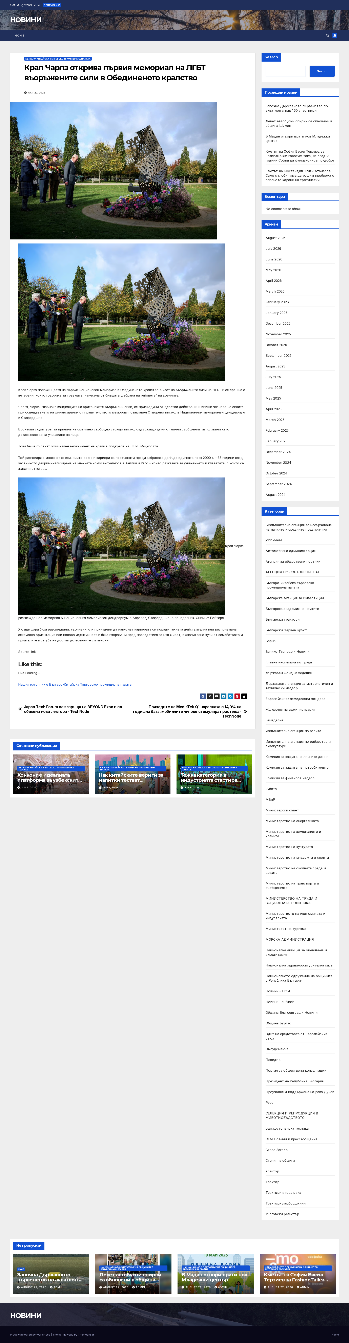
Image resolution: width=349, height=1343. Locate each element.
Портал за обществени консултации (296, 1070)
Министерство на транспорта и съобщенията (292, 885)
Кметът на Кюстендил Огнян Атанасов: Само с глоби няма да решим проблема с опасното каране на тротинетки (300, 175)
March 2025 (275, 420)
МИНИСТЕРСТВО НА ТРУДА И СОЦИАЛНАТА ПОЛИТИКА (291, 900)
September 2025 (279, 356)
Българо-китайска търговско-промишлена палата (57, 59)
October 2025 (276, 345)
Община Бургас (278, 1023)
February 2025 (277, 430)
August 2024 (276, 495)
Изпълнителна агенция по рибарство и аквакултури (298, 744)
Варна (271, 641)
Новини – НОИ (278, 991)
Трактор (272, 1182)
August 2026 (276, 238)
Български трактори (283, 619)
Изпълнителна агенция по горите (293, 731)
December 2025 (278, 323)
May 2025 (273, 398)
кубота (271, 789)
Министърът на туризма (286, 929)
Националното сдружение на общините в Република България (299, 978)
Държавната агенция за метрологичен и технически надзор (299, 686)
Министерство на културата (290, 847)
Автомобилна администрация (291, 551)
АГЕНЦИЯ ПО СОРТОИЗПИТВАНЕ (294, 572)
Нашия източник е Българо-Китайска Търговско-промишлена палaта (74, 684)
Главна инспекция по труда (289, 662)
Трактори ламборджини (286, 1203)
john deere (274, 540)
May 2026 (273, 270)
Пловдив (273, 1060)
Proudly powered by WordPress (30, 1334)
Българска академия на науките (292, 609)
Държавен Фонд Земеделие (289, 673)
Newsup (68, 1334)
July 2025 (273, 377)
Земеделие (275, 720)
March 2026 (275, 291)
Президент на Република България (295, 1081)
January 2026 (277, 313)
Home (19, 35)
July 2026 (273, 249)
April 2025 (274, 409)
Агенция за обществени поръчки (293, 561)
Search (271, 57)
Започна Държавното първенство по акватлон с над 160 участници (49, 1280)
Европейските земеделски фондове (296, 699)
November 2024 (278, 463)
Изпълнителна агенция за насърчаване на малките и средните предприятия (299, 527)
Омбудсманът (277, 1049)
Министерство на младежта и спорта (298, 857)
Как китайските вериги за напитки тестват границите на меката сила (131, 780)
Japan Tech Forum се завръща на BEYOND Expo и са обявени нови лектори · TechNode (73, 709)
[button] (327, 36)
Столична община (280, 1160)
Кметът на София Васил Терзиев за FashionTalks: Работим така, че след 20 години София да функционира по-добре (300, 155)
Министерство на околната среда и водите (296, 870)
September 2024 (279, 484)
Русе (269, 1103)
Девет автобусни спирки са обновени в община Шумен (130, 1280)
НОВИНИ (25, 20)
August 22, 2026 (34, 1287)
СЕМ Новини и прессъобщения (291, 1139)
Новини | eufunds (280, 1002)
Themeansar (86, 1334)
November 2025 (278, 334)
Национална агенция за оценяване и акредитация (296, 952)
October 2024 (276, 473)
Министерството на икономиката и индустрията (295, 916)
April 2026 (274, 281)
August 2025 (275, 366)
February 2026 (277, 302)
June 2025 (274, 388)
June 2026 (274, 259)
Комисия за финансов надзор (290, 778)
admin (58, 1287)
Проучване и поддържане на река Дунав (300, 1092)
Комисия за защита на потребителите (297, 767)
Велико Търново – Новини (288, 651)
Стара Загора (277, 1150)
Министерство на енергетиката (292, 821)
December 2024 (278, 452)
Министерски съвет (282, 810)
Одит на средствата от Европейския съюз (296, 1036)
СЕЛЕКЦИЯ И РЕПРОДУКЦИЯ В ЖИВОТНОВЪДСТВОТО (292, 1115)
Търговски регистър (282, 1214)
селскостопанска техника (287, 1128)
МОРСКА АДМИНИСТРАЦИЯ (290, 939)
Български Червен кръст (286, 630)
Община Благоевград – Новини (291, 1012)
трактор (272, 1171)
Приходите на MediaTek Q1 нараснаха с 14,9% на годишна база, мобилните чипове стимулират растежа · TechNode (187, 712)
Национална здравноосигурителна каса (299, 965)
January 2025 (276, 441)
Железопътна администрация (290, 709)
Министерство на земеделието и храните (293, 834)
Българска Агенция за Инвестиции (295, 598)
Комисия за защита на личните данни (297, 757)
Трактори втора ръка (283, 1193)
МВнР (270, 799)
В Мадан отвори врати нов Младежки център (214, 1277)
